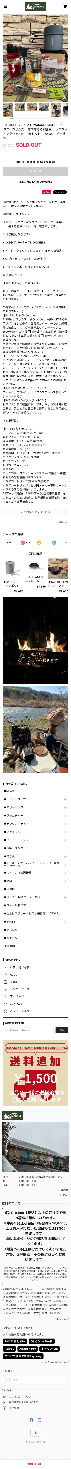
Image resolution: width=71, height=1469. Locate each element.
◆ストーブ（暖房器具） (19, 872)
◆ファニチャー (13, 815)
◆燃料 (8, 881)
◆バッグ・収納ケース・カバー (23, 897)
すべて (10, 542)
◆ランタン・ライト (16, 823)
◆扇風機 (9, 889)
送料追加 (9, 946)
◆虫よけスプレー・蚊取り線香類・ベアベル (32, 913)
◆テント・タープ (15, 799)
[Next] (66, 58)
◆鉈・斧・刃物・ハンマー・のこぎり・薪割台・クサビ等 (32, 865)
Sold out (35, 171)
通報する (63, 522)
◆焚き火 (9, 856)
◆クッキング (12, 832)
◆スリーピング (13, 807)
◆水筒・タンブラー (16, 848)
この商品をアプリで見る (35, 512)
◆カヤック (11, 938)
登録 (61, 1030)
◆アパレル (11, 930)
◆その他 (9, 921)
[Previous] (4, 58)
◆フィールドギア (15, 905)
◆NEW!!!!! (10, 791)
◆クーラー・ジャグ (16, 840)
